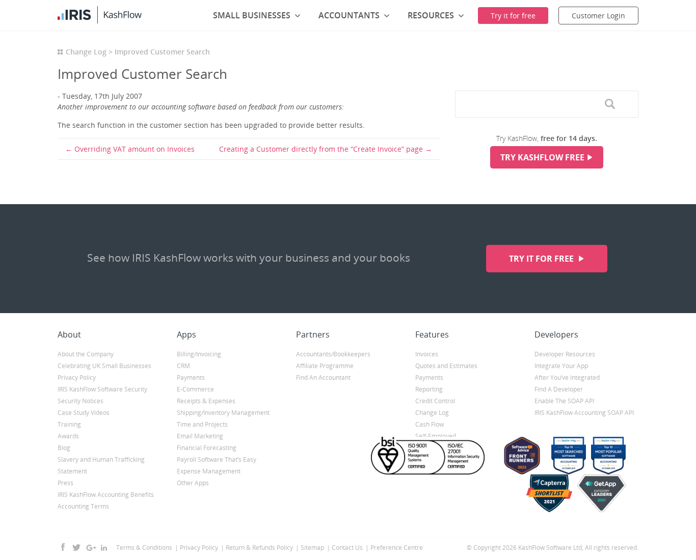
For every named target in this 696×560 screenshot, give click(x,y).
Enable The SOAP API (564, 401)
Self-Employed (435, 436)
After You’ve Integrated (567, 377)
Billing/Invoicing (199, 354)
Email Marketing (200, 436)
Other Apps (193, 483)
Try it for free (542, 258)
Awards (68, 436)
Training (69, 424)
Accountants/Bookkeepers (333, 354)
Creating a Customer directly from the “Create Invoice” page (321, 149)
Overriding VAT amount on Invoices (134, 149)
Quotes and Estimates (446, 365)
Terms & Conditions (144, 547)
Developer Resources (564, 354)
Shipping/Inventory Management (223, 412)
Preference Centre (396, 547)
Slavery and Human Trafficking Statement (101, 465)
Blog (64, 447)
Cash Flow (429, 424)
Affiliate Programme (325, 365)
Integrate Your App (561, 365)
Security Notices (80, 401)
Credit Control (435, 401)
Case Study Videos (84, 412)
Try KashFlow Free (542, 157)
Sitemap (312, 547)
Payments (191, 377)
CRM (183, 365)
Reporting (429, 389)
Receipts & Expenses (206, 401)
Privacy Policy (77, 377)
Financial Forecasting (206, 447)
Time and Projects (202, 424)
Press (65, 483)
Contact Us (347, 547)
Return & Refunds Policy (259, 547)
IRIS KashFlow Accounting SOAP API (584, 412)
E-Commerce (195, 389)
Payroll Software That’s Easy (216, 459)
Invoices (426, 354)
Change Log (86, 52)
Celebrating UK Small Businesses (104, 365)
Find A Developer (558, 389)
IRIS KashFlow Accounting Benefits (106, 494)
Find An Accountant (323, 377)
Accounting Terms (83, 506)
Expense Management (208, 471)
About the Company (86, 354)
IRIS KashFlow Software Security (102, 389)
